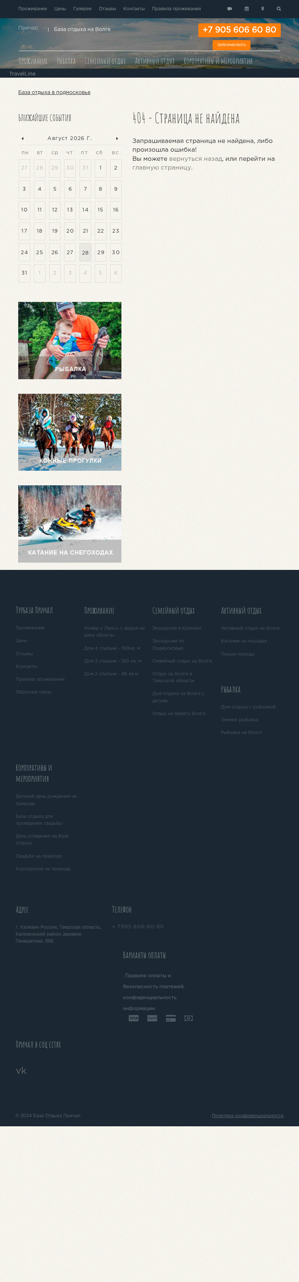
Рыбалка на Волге (241, 733)
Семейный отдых (105, 60)
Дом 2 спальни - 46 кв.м (111, 674)
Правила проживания (176, 9)
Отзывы (107, 9)
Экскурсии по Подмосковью (168, 644)
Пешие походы (238, 654)
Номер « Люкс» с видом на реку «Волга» (114, 631)
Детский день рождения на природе (46, 800)
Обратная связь (33, 692)
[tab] (47, 611)
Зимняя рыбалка (239, 720)
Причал (28, 28)
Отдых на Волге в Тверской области (173, 677)
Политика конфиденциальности (248, 1116)
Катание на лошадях (244, 641)
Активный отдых (155, 60)
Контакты (134, 9)
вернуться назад (195, 159)
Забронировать (231, 45)
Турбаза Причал (34, 610)
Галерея (82, 9)
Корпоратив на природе (43, 869)
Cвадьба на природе (39, 856)
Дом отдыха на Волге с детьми (178, 697)
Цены (60, 9)
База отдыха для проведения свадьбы (39, 820)
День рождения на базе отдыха (42, 839)
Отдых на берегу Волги (179, 714)
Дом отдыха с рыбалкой (248, 707)
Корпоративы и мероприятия (218, 60)
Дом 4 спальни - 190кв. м (112, 648)
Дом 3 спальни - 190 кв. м (112, 661)
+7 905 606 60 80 (239, 30)
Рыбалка (66, 60)
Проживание (32, 9)
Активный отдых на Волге (250, 628)
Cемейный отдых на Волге (182, 661)
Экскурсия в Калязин (176, 628)
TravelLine (22, 74)
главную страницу (161, 168)
